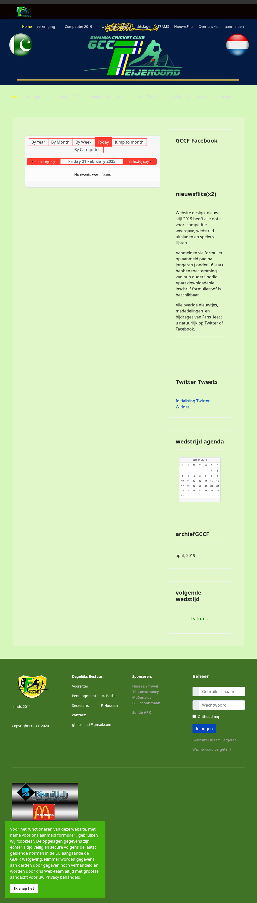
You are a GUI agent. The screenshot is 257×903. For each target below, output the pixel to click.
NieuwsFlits (184, 26)
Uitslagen (145, 26)
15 (211, 480)
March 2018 (199, 460)
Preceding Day (45, 162)
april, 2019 (185, 555)
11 (188, 480)
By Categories (87, 149)
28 (206, 490)
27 (200, 490)
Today (103, 142)
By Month (60, 142)
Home (27, 26)
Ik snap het (24, 888)
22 (211, 485)
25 (188, 490)
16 (217, 480)
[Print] (152, 133)
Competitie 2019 (78, 26)
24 (182, 490)
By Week (84, 142)
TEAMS (163, 26)
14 (206, 480)
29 (211, 490)
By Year (38, 142)
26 (194, 490)
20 (200, 485)
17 (182, 485)
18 (188, 485)
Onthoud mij (208, 716)
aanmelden (234, 26)
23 (217, 485)
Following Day (139, 162)
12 (194, 480)
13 (200, 480)
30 (217, 490)
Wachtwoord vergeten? (211, 749)
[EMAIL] (157, 133)
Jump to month (129, 142)
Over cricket (209, 26)
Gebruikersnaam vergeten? (215, 740)
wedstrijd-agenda (117, 26)
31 (182, 495)
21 (206, 485)
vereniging (46, 26)
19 (194, 485)
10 (182, 480)
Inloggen (204, 728)
